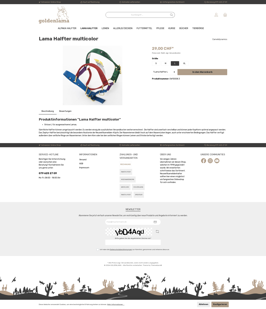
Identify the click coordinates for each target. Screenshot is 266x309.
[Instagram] (210, 161)
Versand (82, 159)
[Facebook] (203, 161)
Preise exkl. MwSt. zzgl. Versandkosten (166, 53)
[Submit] (155, 222)
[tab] (48, 111)
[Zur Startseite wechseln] (54, 15)
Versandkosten (127, 263)
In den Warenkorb (202, 72)
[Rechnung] (125, 164)
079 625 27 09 (48, 173)
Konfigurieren (220, 304)
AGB (81, 163)
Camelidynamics (219, 39)
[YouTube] (217, 161)
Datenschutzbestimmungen (121, 249)
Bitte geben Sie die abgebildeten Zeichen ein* (133, 238)
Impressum (84, 167)
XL (184, 63)
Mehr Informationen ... (115, 304)
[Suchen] (171, 15)
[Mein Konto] (216, 15)
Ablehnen (203, 304)
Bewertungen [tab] (65, 111)
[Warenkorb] (224, 15)
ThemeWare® (156, 265)
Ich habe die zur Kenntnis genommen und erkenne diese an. (135, 249)
